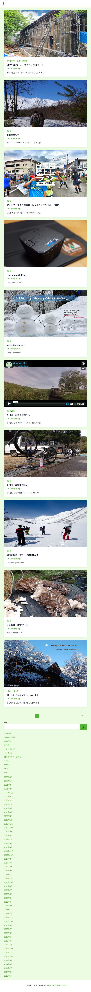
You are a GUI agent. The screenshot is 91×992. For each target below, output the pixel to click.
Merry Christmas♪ (16, 345)
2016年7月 (8, 890)
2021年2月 (8, 789)
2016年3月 (8, 906)
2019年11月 (8, 824)
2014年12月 (8, 949)
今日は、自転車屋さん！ (18, 485)
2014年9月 (8, 960)
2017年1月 (8, 875)
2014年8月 (8, 964)
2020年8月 (8, 800)
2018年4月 (8, 847)
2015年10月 (8, 921)
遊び (13, 411)
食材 (6, 772)
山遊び (6, 761)
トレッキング (9, 749)
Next (83, 716)
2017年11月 (8, 851)
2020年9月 (8, 797)
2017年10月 (8, 855)
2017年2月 (8, 871)
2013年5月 (8, 976)
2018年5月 (8, 843)
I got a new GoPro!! (16, 275)
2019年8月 (8, 836)
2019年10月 (8, 828)
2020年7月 (8, 804)
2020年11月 (8, 793)
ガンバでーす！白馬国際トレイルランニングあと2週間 (33, 205)
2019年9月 (8, 832)
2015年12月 (8, 914)
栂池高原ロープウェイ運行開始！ (23, 555)
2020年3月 (8, 816)
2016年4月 (8, 902)
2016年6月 (8, 894)
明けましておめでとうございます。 (24, 695)
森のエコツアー (14, 135)
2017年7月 (8, 863)
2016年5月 (8, 898)
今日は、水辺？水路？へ (18, 415)
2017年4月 (8, 867)
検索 (5, 722)
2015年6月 (8, 933)
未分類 (24, 61)
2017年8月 (8, 859)
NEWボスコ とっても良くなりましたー (26, 65)
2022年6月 (8, 777)
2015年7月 (8, 929)
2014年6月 (8, 972)
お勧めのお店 (9, 737)
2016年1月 (8, 910)
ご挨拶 (6, 745)
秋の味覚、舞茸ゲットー (18, 625)
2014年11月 (8, 953)
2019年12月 (8, 820)
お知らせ (10, 691)
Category (7, 733)
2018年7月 (8, 839)
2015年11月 (8, 917)
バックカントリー (11, 753)
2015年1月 (8, 945)
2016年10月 (8, 882)
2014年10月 (8, 956)
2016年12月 (8, 879)
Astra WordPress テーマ (57, 985)
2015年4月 (8, 941)
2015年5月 (8, 937)
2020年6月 (8, 808)
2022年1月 (8, 781)
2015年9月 (8, 925)
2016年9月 (8, 886)
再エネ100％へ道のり (14, 61)
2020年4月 (8, 812)
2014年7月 (8, 968)
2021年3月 (8, 785)
